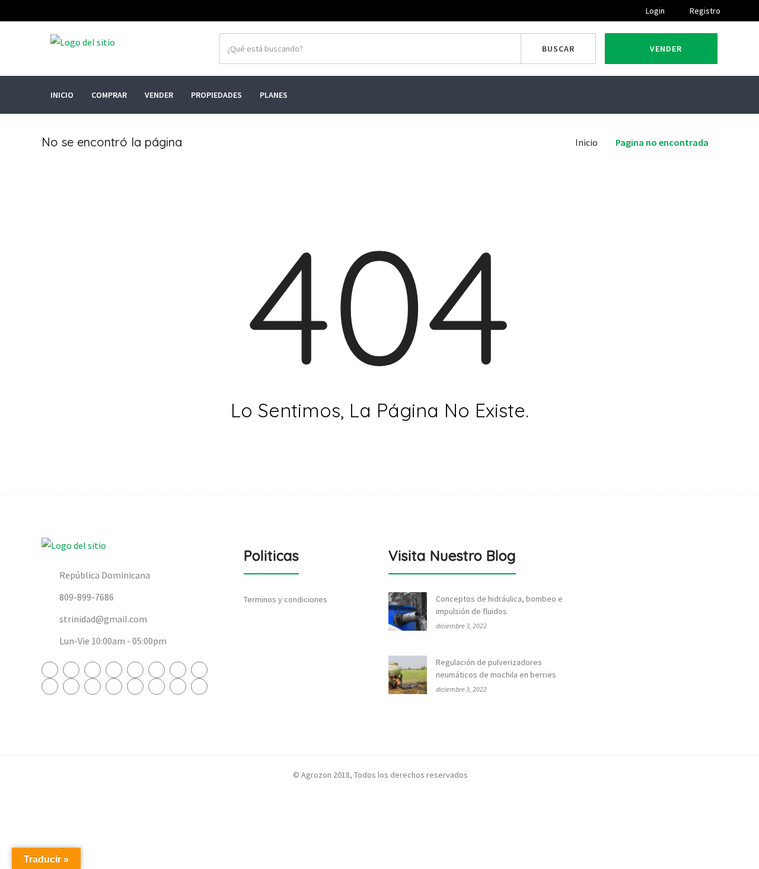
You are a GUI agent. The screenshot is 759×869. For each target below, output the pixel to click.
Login (654, 10)
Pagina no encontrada (662, 142)
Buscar (558, 48)
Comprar (109, 95)
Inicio (62, 95)
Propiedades (216, 95)
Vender (665, 48)
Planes (274, 95)
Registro (704, 10)
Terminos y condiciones (285, 599)
